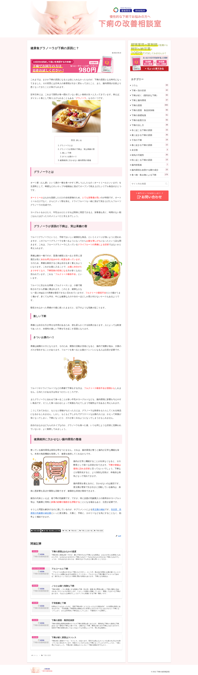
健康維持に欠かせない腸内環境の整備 (75, 160)
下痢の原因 (36, 530)
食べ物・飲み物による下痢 (52, 530)
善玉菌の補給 (98, 509)
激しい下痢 (66, 153)
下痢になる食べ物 (86, 530)
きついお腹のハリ (69, 156)
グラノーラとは (66, 145)
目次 (73, 140)
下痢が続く (74, 530)
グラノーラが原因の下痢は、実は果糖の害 (77, 149)
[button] (166, 183)
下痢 (65, 530)
